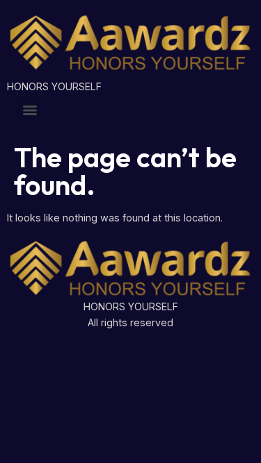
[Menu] (29, 110)
